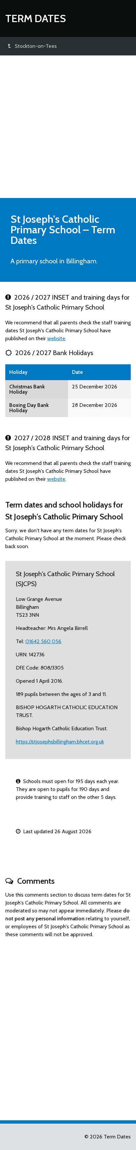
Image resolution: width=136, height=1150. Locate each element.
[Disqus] (68, 1026)
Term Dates (35, 18)
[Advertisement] (68, 127)
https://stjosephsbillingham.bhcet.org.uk (60, 742)
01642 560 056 (43, 641)
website (56, 338)
